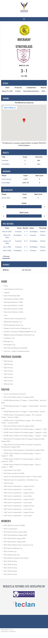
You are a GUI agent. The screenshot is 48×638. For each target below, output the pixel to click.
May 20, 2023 (7, 231)
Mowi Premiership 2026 (12, 296)
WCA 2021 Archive (10, 574)
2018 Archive (8, 384)
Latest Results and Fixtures (13, 289)
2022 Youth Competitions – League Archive (19, 506)
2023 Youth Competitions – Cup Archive (18, 502)
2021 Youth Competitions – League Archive (19, 512)
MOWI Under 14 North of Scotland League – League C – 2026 (25, 436)
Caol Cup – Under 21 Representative (16, 351)
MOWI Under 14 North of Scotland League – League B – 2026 (25, 432)
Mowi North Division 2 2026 (13, 309)
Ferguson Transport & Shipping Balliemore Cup (20, 331)
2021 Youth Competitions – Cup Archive (18, 515)
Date (7, 228)
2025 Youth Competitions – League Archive (19, 486)
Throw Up (42, 228)
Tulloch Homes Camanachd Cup (15, 318)
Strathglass (6, 164)
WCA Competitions (10, 529)
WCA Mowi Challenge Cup (13, 548)
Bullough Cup (8, 341)
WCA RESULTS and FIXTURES (14, 525)
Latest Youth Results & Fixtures (15, 394)
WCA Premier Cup (10, 551)
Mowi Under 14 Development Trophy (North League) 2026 (24, 450)
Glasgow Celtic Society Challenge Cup (17, 328)
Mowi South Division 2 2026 (13, 312)
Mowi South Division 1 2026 (13, 305)
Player (4, 175)
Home (19, 228)
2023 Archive (8, 368)
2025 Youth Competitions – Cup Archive (18, 489)
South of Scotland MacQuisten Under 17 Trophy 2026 (22, 476)
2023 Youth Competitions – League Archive (19, 499)
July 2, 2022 (7, 247)
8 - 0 (25, 241)
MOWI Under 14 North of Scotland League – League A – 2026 (25, 429)
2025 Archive (8, 361)
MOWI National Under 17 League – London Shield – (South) (24, 411)
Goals (25, 175)
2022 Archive (8, 371)
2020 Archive (8, 377)
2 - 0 (25, 231)
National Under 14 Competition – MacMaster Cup (21, 480)
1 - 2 (25, 235)
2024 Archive (8, 364)
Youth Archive (9, 483)
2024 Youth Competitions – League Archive (19, 493)
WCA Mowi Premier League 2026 (15, 532)
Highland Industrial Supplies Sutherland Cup (19, 335)
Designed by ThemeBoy (8, 631)
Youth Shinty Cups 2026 (12, 470)
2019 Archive (8, 381)
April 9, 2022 (7, 250)
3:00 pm (42, 231)
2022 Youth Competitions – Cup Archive (18, 509)
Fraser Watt (6, 183)
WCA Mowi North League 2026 (14, 538)
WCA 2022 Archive (10, 571)
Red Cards (39, 175)
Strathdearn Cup (9, 345)
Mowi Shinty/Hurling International (15, 348)
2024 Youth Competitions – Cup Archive (18, 496)
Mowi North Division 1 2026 (13, 302)
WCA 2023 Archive (10, 568)
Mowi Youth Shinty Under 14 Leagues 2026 (19, 426)
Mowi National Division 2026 (13, 299)
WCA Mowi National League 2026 (15, 535)
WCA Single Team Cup (12, 555)
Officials (6, 256)
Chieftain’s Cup (9, 338)
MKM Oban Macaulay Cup (13, 322)
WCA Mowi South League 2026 (15, 542)
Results (25, 228)
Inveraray (5, 160)
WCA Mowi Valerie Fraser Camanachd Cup (18, 545)
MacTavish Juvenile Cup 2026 (14, 473)
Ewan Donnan (6, 179)
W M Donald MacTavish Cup (13, 325)
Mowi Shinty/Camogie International (16, 558)
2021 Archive (8, 374)
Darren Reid (6, 198)
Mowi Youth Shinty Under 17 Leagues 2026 (19, 397)
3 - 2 (25, 247)
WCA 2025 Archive (10, 561)
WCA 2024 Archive (10, 564)
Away (32, 228)
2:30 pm (42, 235)
